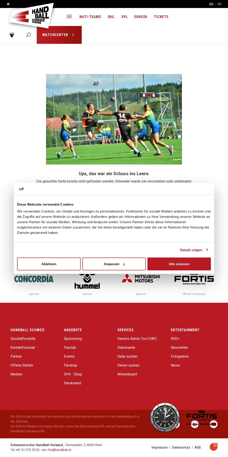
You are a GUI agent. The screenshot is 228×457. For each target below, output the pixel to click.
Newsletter (179, 347)
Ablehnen (48, 264)
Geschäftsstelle (22, 339)
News (175, 365)
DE (211, 4)
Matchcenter (55, 35)
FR (219, 4)
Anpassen (111, 264)
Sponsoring (73, 339)
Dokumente (126, 347)
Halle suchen (127, 356)
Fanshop (70, 365)
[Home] (6, 4)
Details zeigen (191, 250)
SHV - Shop (73, 374)
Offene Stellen (21, 365)
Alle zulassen (179, 264)
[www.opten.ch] (214, 449)
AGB (198, 447)
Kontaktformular (22, 347)
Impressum (160, 447)
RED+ (175, 339)
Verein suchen (128, 365)
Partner (16, 356)
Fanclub (70, 347)
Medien (16, 374)
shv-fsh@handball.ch (56, 450)
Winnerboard (127, 374)
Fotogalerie (180, 356)
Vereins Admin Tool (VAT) (137, 339)
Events (69, 356)
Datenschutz (181, 447)
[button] (69, 17)
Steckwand (72, 383)
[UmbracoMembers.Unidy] (11, 35)
